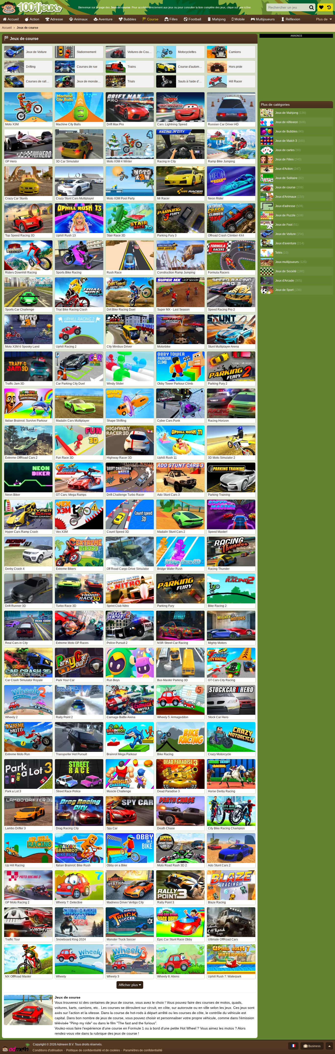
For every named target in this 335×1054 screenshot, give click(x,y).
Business (314, 1046)
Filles (173, 19)
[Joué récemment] (329, 7)
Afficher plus (129, 985)
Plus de (322, 19)
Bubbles (130, 19)
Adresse (56, 19)
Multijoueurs (265, 19)
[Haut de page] (329, 1046)
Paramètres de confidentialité (142, 1050)
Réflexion (293, 19)
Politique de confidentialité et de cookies (93, 1050)
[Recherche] (311, 7)
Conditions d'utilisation (48, 1050)
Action (34, 19)
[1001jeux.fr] (31, 7)
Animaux (81, 19)
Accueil (13, 19)
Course (152, 19)
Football (195, 19)
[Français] (293, 1046)
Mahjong (219, 19)
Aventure (106, 19)
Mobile (239, 19)
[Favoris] (321, 7)
